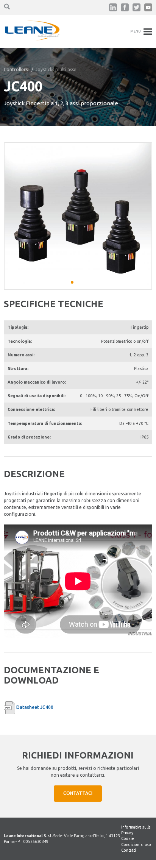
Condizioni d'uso (136, 844)
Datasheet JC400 (34, 707)
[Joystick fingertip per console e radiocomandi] (78, 216)
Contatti (128, 850)
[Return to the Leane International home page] (32, 38)
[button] (72, 282)
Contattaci (77, 793)
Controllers (16, 69)
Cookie (127, 838)
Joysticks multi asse (55, 69)
